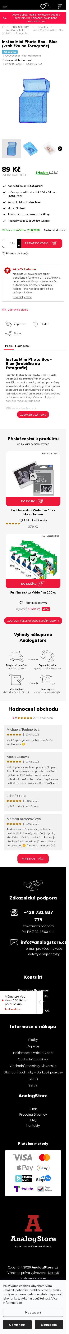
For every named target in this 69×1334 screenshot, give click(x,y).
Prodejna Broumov (33, 1114)
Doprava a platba (18, 309)
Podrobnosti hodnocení (16, 60)
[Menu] (5, 5)
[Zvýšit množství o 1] (19, 241)
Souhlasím (49, 1325)
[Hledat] (48, 6)
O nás (33, 1109)
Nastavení (33, 1312)
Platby (33, 1040)
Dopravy (33, 1046)
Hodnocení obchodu (33, 709)
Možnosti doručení (55, 230)
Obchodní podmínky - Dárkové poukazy (33, 1072)
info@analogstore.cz (44, 942)
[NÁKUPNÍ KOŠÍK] (60, 6)
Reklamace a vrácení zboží (33, 1053)
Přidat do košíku (37, 243)
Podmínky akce (22, 297)
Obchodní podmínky (33, 1059)
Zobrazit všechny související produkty (33, 620)
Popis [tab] (8, 346)
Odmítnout (17, 1325)
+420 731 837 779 (38, 915)
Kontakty (33, 1125)
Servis (33, 1085)
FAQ (33, 1120)
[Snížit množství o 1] (19, 245)
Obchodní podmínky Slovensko (33, 1066)
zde (19, 1302)
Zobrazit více (33, 859)
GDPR (33, 1079)
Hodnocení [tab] (22, 346)
